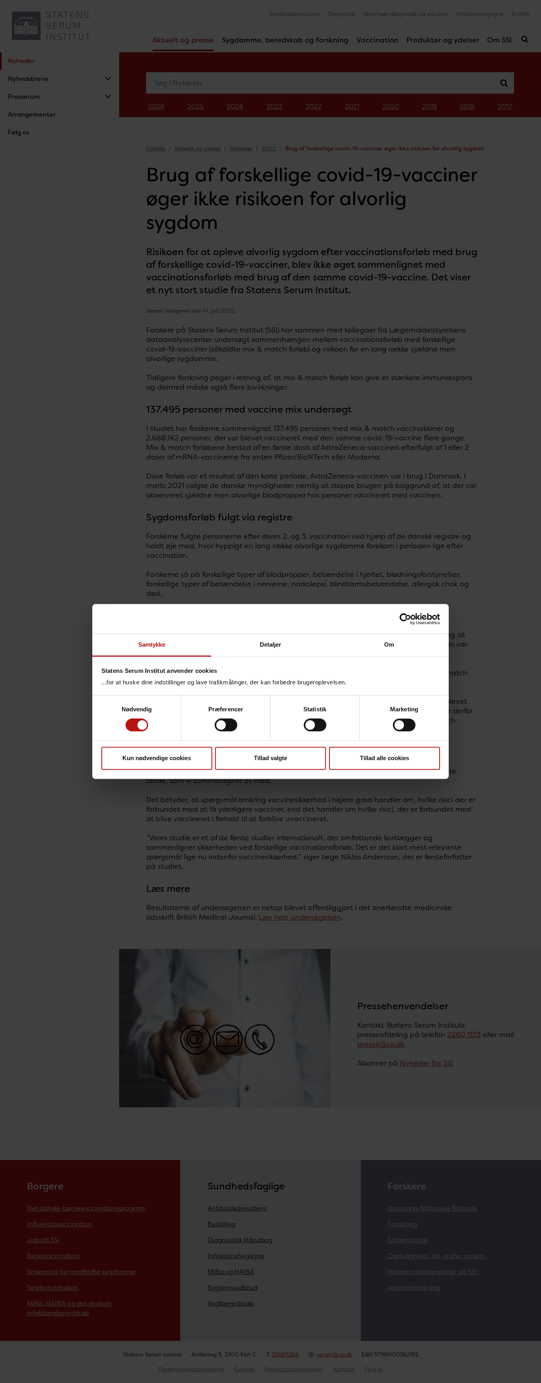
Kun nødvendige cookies (156, 758)
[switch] (226, 725)
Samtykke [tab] (152, 644)
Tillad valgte (270, 758)
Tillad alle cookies (384, 758)
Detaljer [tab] (271, 644)
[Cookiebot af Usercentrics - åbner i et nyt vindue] (405, 619)
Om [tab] (389, 644)
